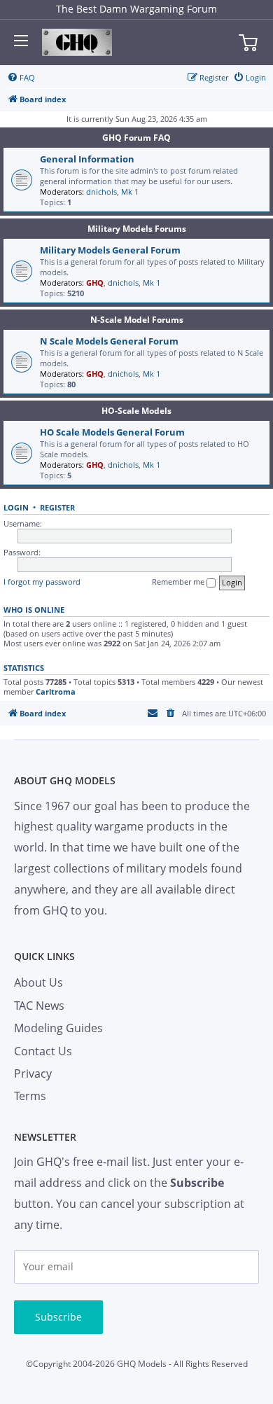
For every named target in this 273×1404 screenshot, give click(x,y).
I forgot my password (42, 581)
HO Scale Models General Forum (112, 432)
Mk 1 (130, 191)
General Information (87, 159)
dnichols (101, 191)
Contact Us (43, 1051)
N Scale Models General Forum (109, 341)
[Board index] (77, 43)
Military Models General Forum (110, 250)
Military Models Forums (137, 229)
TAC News (39, 1005)
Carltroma (56, 692)
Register (57, 508)
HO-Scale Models (137, 411)
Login (16, 508)
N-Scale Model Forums (136, 320)
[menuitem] (21, 77)
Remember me (179, 581)
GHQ (95, 282)
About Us (38, 982)
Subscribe (58, 1316)
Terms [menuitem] (30, 1096)
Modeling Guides (58, 1028)
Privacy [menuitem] (33, 1073)
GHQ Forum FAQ (136, 138)
